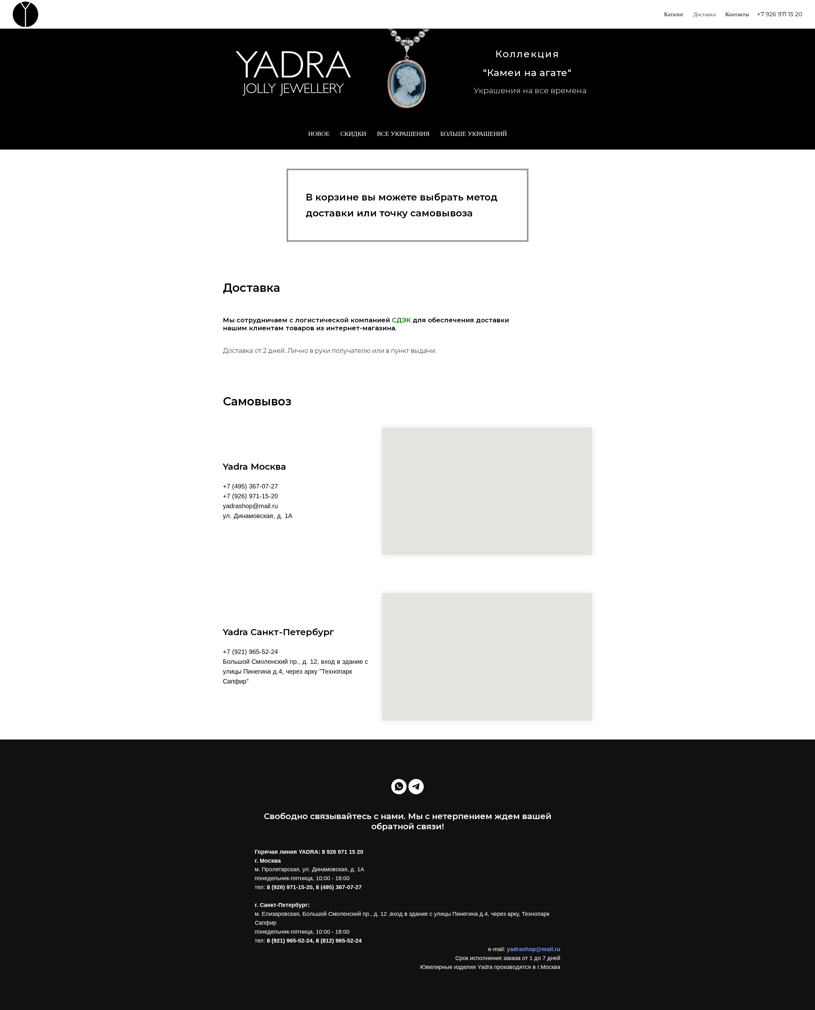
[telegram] (416, 786)
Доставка (704, 14)
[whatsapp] (399, 786)
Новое (319, 133)
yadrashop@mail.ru (533, 949)
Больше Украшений (473, 133)
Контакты (737, 14)
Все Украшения (403, 133)
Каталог (674, 14)
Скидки (353, 133)
